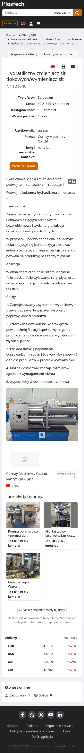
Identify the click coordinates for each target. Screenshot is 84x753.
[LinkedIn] (60, 715)
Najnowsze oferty (24, 54)
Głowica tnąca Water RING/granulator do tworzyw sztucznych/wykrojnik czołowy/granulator (23, 584)
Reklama (10, 23)
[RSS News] (32, 715)
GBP (11, 662)
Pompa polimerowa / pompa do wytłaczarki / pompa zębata (23, 533)
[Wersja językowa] (23, 23)
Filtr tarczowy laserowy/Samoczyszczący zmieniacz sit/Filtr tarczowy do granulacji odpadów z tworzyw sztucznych (60, 533)
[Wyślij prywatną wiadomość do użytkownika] (73, 66)
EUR (11, 646)
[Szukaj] (77, 12)
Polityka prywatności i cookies (32, 731)
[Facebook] (22, 715)
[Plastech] (14, 4)
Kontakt (13, 726)
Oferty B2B (29, 35)
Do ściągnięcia (42, 736)
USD (11, 654)
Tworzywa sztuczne (58, 54)
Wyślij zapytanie (24, 166)
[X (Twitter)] (41, 715)
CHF (11, 670)
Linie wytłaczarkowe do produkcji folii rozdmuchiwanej (46, 39)
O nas (66, 731)
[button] (31, 23)
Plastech (11, 35)
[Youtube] (51, 715)
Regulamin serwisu (59, 726)
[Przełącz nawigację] (38, 23)
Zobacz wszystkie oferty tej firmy (43, 610)
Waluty (11, 638)
